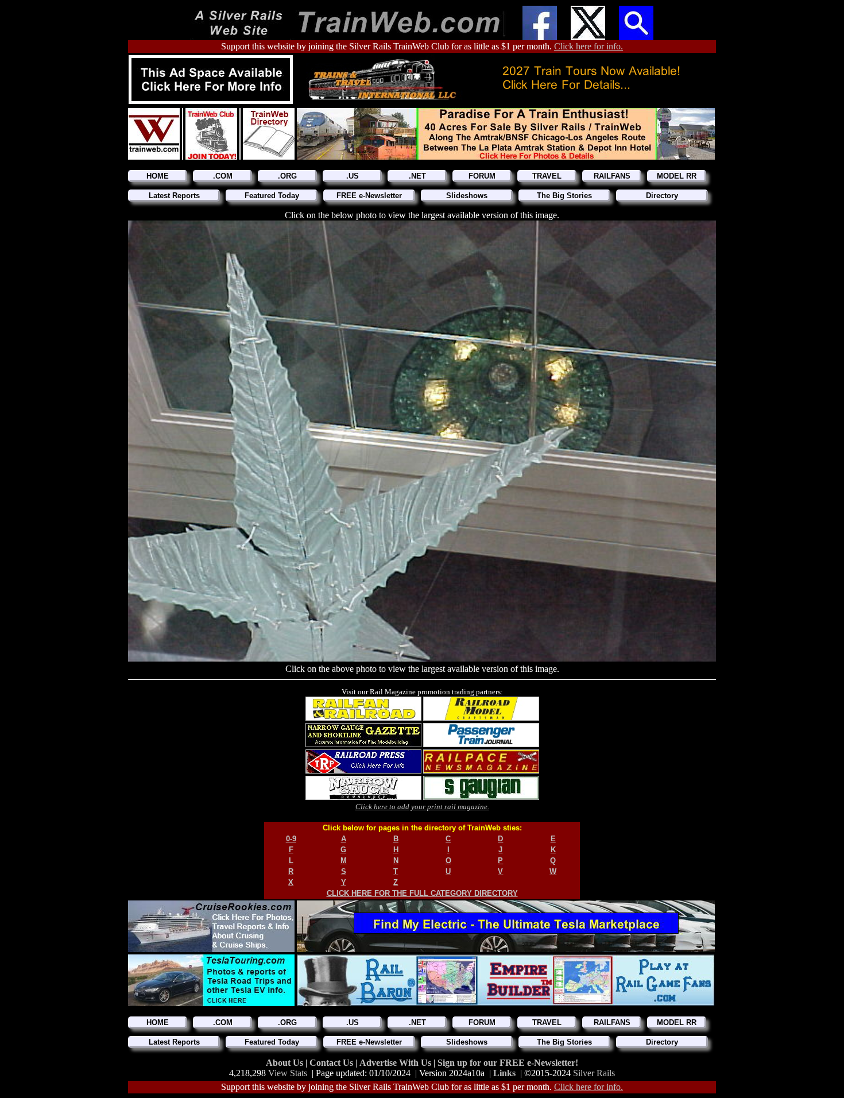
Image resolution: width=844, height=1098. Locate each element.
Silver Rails (594, 1073)
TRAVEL (547, 176)
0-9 (291, 838)
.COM (223, 176)
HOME (157, 176)
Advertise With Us (396, 1063)
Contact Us (332, 1063)
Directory (662, 195)
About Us (285, 1063)
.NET (417, 176)
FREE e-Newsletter (369, 195)
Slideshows (466, 195)
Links (504, 1073)
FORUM (482, 176)
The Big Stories (564, 195)
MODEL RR (676, 176)
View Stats (287, 1073)
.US (352, 176)
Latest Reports (174, 195)
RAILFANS (612, 176)
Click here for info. (588, 46)
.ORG (287, 176)
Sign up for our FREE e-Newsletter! (508, 1063)
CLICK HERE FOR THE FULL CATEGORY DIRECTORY (422, 893)
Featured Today (272, 195)
